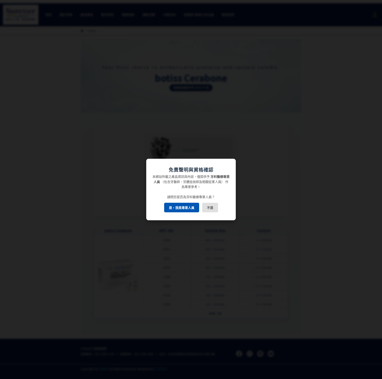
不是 (210, 208)
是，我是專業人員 (181, 208)
